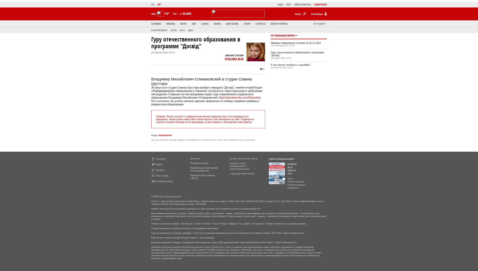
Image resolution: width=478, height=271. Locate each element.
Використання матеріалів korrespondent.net (204, 169)
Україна (170, 23)
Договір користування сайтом (244, 158)
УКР (159, 4)
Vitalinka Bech (234, 59)
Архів (290, 178)
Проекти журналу (296, 181)
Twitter (159, 164)
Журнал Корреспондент (281, 159)
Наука (217, 23)
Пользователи (165, 135)
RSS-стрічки (162, 175)
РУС (153, 4)
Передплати (293, 188)
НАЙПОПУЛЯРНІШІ (302, 4)
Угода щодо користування (242, 173)
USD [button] (175, 13)
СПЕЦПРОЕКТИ (320, 4)
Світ (194, 23)
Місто (183, 23)
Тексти (173, 30)
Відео (190, 30)
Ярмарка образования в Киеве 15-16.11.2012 (296, 43)
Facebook (161, 159)
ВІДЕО (280, 4)
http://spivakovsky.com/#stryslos (240, 97)
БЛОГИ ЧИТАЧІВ (279, 23)
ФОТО (288, 4)
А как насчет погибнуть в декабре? (290, 64)
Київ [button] (153, 14)
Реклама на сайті (199, 163)
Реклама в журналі (296, 185)
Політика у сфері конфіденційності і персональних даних (239, 166)
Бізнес (205, 23)
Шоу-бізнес (232, 23)
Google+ (160, 170)
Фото (182, 30)
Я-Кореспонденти (159, 30)
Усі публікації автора (283, 35)
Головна (156, 23)
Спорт (247, 23)
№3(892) (292, 164)
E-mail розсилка (164, 181)
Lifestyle (261, 23)
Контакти (195, 158)
